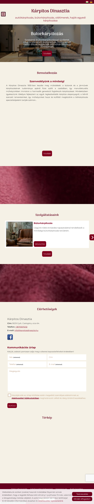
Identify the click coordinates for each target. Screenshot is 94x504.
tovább (47, 53)
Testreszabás (82, 494)
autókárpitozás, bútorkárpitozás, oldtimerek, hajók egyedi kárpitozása (50, 14)
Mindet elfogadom (82, 499)
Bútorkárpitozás (43, 223)
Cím (51, 357)
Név (14, 357)
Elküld (12, 406)
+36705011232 (21, 327)
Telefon (16, 364)
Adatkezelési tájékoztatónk (50, 501)
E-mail (55, 364)
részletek (40, 244)
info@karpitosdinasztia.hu (26, 330)
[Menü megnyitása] (3, 14)
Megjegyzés (14, 371)
